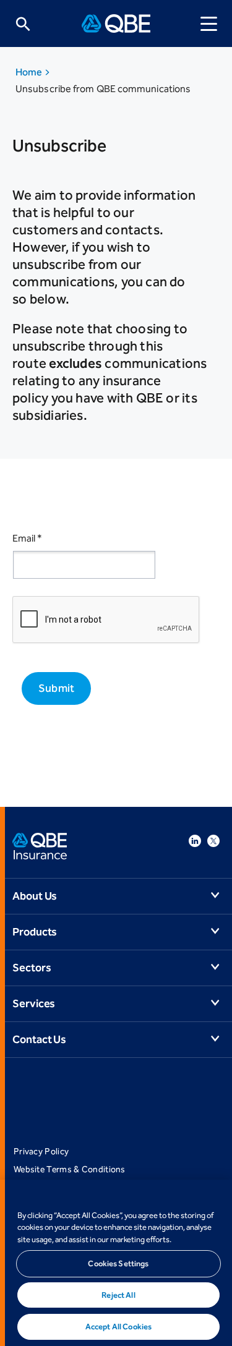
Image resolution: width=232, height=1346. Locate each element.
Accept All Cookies (118, 1326)
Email (27, 538)
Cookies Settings (118, 1263)
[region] (116, 1263)
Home (29, 72)
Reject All (118, 1295)
